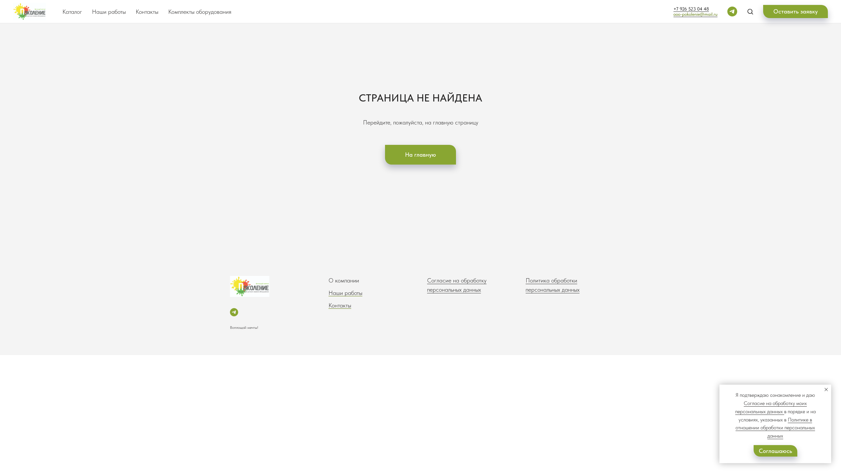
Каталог (72, 11)
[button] (750, 11)
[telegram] (732, 11)
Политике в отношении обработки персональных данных (775, 428)
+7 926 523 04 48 (691, 8)
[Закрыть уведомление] (826, 389)
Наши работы (109, 11)
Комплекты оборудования (199, 11)
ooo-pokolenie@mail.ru (695, 14)
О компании (344, 280)
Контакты (147, 11)
